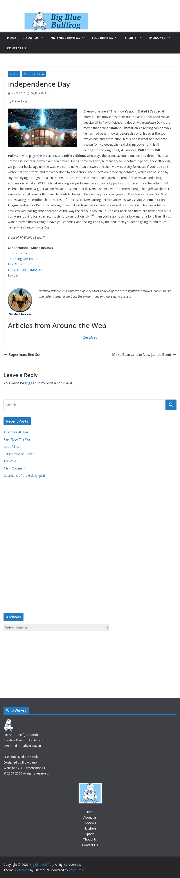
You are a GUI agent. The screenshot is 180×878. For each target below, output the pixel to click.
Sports (131, 38)
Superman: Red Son (25, 354)
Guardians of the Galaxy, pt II (24, 475)
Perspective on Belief (19, 454)
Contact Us (16, 48)
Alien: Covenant (14, 468)
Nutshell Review (34, 73)
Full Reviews (102, 38)
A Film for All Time (17, 432)
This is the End (18, 253)
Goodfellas (11, 446)
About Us (31, 38)
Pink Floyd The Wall (17, 439)
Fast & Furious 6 (19, 264)
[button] (41, 38)
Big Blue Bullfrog (41, 93)
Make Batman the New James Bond (141, 354)
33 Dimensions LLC (34, 768)
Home (11, 38)
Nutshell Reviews (65, 38)
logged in (32, 383)
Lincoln (13, 275)
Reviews (90, 823)
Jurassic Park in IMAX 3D (25, 270)
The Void (10, 461)
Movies (14, 73)
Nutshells (90, 828)
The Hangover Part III (23, 259)
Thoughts (156, 38)
